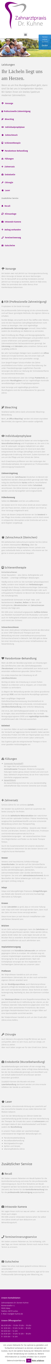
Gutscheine (9, 245)
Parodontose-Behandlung (16, 151)
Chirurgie (8, 182)
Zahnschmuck (11, 135)
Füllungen (9, 159)
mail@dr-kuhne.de (15, 1314)
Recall (7, 206)
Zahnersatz (9, 166)
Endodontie (9, 174)
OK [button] (29, 1361)
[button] (26, 35)
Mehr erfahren (38, 1360)
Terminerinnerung (12, 237)
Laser (7, 190)
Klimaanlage (10, 214)
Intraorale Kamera (12, 222)
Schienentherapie (12, 143)
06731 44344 (13, 1311)
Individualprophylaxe (15, 127)
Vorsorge (9, 103)
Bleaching (9, 119)
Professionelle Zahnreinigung (17, 111)
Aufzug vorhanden (12, 230)
